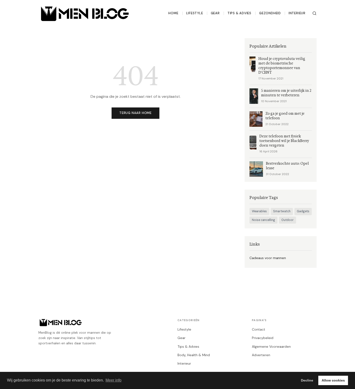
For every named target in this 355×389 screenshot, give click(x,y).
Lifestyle (194, 13)
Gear (215, 13)
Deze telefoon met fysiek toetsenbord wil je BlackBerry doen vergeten (284, 141)
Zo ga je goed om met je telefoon (285, 115)
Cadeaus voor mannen (267, 258)
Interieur (297, 13)
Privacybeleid (262, 338)
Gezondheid (270, 13)
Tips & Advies (239, 13)
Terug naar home (135, 113)
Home (173, 13)
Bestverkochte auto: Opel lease (287, 165)
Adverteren (261, 355)
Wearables (259, 211)
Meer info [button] (113, 380)
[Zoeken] (314, 13)
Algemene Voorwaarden (271, 346)
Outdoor (287, 220)
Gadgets (303, 211)
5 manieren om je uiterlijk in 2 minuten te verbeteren (286, 93)
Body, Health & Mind (194, 355)
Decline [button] (307, 380)
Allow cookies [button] (333, 380)
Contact (258, 329)
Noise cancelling (263, 220)
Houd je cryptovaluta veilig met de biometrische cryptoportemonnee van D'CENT (281, 66)
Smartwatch (282, 211)
